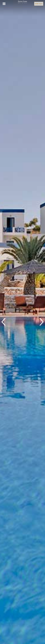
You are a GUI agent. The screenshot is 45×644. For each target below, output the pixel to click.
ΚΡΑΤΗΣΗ (38, 4)
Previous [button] (3, 322)
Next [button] (42, 322)
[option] (22, 322)
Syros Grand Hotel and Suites (22, 5)
